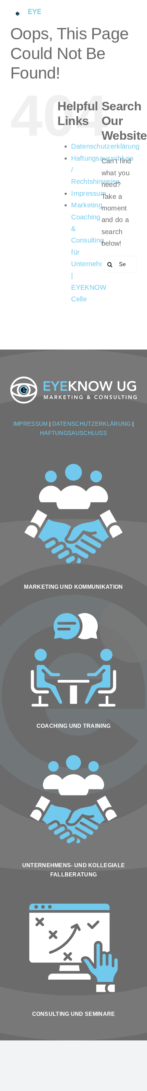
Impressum (88, 193)
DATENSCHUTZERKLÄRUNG (91, 424)
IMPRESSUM (30, 424)
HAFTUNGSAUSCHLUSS (73, 433)
